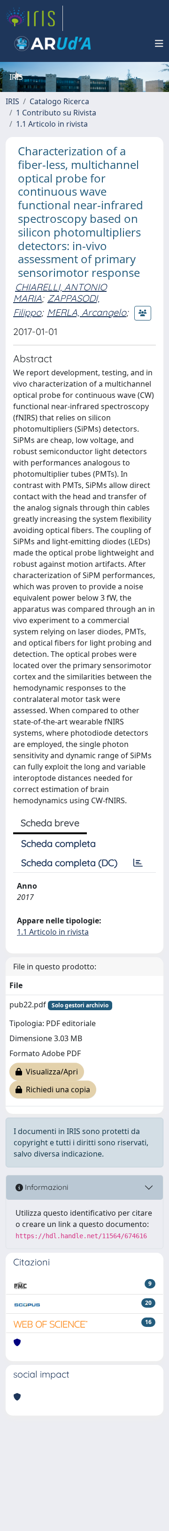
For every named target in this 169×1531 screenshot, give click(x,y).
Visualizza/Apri (50, 1071)
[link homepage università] (53, 43)
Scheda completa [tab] (58, 843)
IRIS (12, 101)
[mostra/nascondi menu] (159, 43)
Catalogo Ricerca (59, 101)
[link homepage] (34, 18)
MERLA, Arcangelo (86, 312)
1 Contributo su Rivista (56, 112)
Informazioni (45, 1187)
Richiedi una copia (56, 1089)
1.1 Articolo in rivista (52, 124)
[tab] (138, 863)
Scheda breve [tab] (50, 823)
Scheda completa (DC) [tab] (69, 862)
